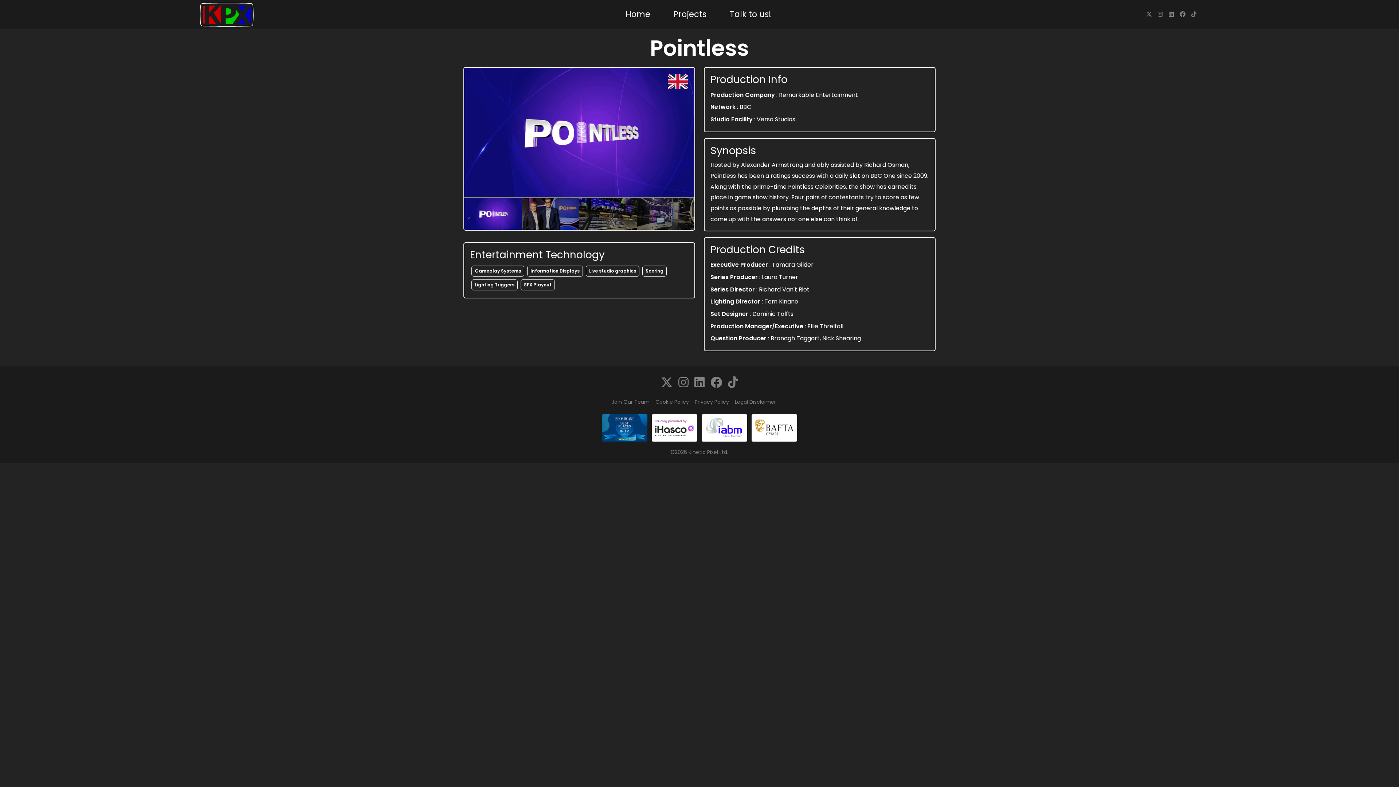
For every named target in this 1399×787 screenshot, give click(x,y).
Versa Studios (776, 119)
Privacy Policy (712, 402)
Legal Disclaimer (755, 402)
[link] (1149, 14)
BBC (745, 107)
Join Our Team (631, 402)
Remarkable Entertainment (818, 95)
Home (638, 14)
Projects (690, 14)
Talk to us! (750, 14)
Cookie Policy (672, 402)
